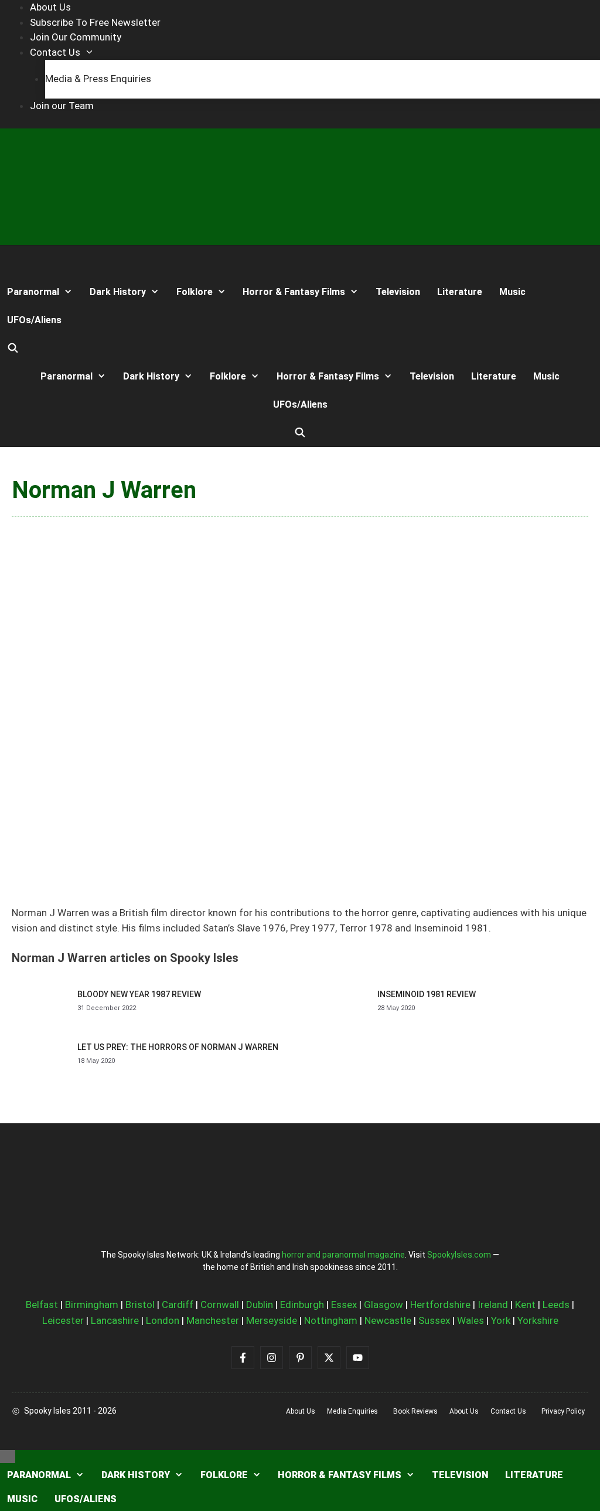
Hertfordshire (440, 1304)
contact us (508, 1411)
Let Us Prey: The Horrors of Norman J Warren (177, 1047)
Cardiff (177, 1304)
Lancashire (115, 1320)
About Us (50, 7)
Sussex (434, 1320)
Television (398, 291)
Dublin (259, 1304)
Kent (525, 1304)
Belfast (42, 1304)
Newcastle (387, 1320)
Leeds (556, 1304)
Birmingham (91, 1304)
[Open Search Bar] (13, 348)
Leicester (63, 1320)
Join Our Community (75, 37)
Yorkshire (537, 1320)
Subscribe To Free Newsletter (95, 22)
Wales (470, 1320)
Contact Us (55, 52)
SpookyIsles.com (459, 1254)
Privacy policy (563, 1411)
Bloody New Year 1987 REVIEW (139, 994)
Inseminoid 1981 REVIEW (426, 994)
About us (300, 1411)
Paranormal (33, 291)
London (162, 1320)
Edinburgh (302, 1304)
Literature (459, 291)
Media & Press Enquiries (98, 78)
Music (512, 291)
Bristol (140, 1304)
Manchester (212, 1320)
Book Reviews (415, 1411)
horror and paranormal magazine (343, 1254)
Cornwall (219, 1304)
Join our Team (62, 105)
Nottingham (330, 1320)
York (500, 1320)
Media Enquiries (352, 1411)
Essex (344, 1304)
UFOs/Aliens (34, 320)
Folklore (194, 291)
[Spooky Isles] (43, 262)
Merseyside (271, 1320)
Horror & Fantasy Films (294, 291)
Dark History (118, 291)
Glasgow (383, 1304)
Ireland (493, 1304)
